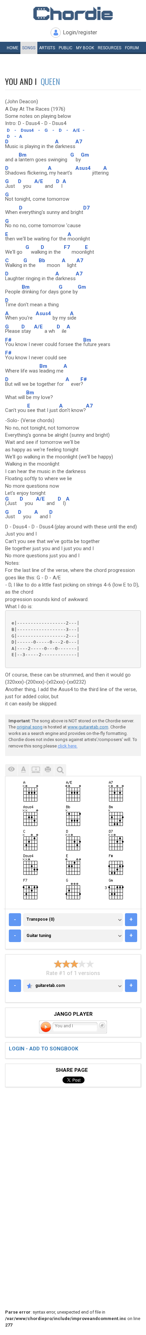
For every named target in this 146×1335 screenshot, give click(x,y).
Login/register (80, 32)
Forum (132, 48)
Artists (47, 48)
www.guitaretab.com (88, 726)
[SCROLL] (36, 770)
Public (65, 48)
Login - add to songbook (43, 1049)
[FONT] (23, 770)
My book (85, 48)
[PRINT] (48, 770)
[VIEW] (11, 770)
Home (12, 48)
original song (29, 726)
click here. (67, 745)
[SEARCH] (60, 770)
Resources (109, 48)
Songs (28, 48)
